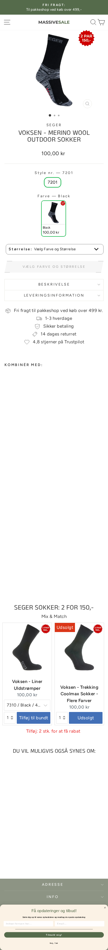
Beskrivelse (54, 284)
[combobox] (55, 249)
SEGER (54, 125)
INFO (52, 897)
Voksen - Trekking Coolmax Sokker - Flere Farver (79, 694)
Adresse (52, 884)
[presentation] (51, 475)
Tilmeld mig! (54, 935)
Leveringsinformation (54, 295)
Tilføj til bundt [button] (33, 717)
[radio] (53, 182)
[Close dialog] (105, 907)
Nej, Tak (54, 943)
